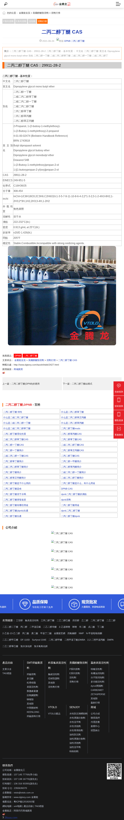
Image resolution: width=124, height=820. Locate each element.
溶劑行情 (55, 13)
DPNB (67, 41)
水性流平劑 (75, 722)
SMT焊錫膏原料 (35, 665)
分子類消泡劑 (97, 677)
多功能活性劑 (97, 681)
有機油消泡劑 (97, 673)
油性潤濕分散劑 (77, 738)
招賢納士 (95, 730)
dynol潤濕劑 (97, 686)
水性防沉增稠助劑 (78, 713)
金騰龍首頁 (24, 13)
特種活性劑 (96, 669)
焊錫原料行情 (33, 716)
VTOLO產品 (54, 713)
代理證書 (95, 722)
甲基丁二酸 (46, 633)
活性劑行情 (53, 687)
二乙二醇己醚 (63, 620)
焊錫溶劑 (31, 674)
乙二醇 (85, 620)
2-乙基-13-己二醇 (11, 633)
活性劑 (32, 21)
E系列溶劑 (21, 21)
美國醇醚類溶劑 (41, 13)
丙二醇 (24, 627)
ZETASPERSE (98, 694)
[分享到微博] (3, 373)
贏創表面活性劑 (100, 662)
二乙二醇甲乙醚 (10, 639)
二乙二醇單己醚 (10, 646)
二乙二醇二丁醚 (10, 627)
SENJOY (74, 707)
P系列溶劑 (8, 21)
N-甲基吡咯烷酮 (94, 633)
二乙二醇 (110, 620)
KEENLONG (33, 712)
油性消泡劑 (75, 743)
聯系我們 (95, 717)
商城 (93, 707)
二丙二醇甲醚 (55, 639)
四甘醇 (75, 620)
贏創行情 (95, 702)
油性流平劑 (75, 747)
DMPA (110, 639)
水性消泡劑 (75, 726)
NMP (81, 633)
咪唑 (74, 627)
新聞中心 (95, 726)
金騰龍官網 (59, 633)
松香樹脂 (31, 682)
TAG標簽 (6, 673)
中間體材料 (32, 707)
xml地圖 (18, 806)
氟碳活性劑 (53, 674)
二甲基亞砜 (35, 627)
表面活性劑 (32, 687)
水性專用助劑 (76, 730)
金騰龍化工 (19, 770)
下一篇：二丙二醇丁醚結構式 (77, 383)
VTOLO (52, 707)
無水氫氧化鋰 (41, 646)
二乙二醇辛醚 (50, 627)
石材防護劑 (53, 678)
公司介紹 (95, 713)
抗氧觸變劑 (32, 695)
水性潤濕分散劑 (77, 717)
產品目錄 (7, 662)
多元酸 (30, 678)
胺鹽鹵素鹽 (32, 691)
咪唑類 (30, 699)
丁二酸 (100, 627)
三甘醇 (19, 620)
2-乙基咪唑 (64, 627)
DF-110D (25, 639)
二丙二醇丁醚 (78, 41)
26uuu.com (11, 817)
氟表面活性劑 (32, 620)
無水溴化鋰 (26, 646)
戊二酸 (91, 627)
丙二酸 (25, 633)
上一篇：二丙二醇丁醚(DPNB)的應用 (21, 383)
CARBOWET (97, 690)
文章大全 (6, 669)
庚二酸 (34, 633)
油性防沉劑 (75, 734)
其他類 (30, 703)
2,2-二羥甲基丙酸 (96, 639)
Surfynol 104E (39, 639)
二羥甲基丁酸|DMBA (74, 639)
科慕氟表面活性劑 (57, 665)
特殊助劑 (73, 751)
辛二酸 (82, 627)
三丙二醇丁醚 (47, 620)
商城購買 (18, 369)
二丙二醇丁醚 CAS (62, 32)
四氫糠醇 (72, 633)
